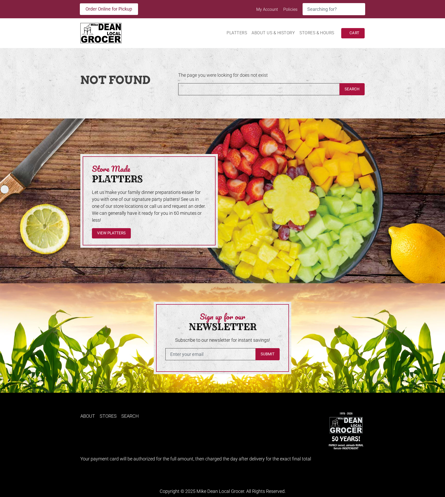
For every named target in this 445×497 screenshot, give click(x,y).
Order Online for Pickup (108, 9)
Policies (290, 9)
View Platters (111, 233)
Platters (237, 32)
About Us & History (273, 32)
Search (352, 89)
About (87, 416)
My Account (267, 9)
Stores (108, 416)
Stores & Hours (316, 32)
